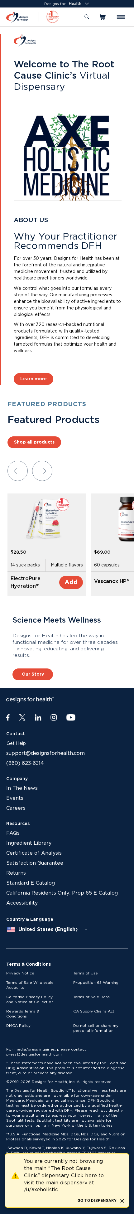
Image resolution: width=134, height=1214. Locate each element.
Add (71, 582)
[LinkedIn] (38, 717)
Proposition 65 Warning (95, 982)
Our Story (33, 674)
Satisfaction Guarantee (34, 863)
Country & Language (29, 919)
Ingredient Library (28, 843)
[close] (122, 1201)
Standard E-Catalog (30, 883)
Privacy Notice (20, 973)
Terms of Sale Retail (92, 997)
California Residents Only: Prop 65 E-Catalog (62, 893)
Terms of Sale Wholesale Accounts (30, 985)
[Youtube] (70, 717)
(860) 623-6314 (25, 763)
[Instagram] (53, 717)
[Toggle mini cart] (103, 16)
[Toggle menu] (121, 17)
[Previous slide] (17, 471)
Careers (16, 808)
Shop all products (34, 442)
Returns (16, 873)
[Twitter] (22, 717)
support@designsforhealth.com (45, 753)
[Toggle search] (87, 17)
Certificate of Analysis (34, 853)
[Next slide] (42, 471)
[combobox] (47, 929)
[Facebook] (8, 717)
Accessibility (22, 903)
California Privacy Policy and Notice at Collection (30, 999)
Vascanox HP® (111, 581)
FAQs (13, 833)
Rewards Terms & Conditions (22, 1013)
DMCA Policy (18, 1025)
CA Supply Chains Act (93, 1011)
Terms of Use (85, 973)
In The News (22, 788)
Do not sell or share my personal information (95, 1028)
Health (75, 4)
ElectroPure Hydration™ (26, 582)
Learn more (33, 379)
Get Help (16, 743)
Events (14, 798)
